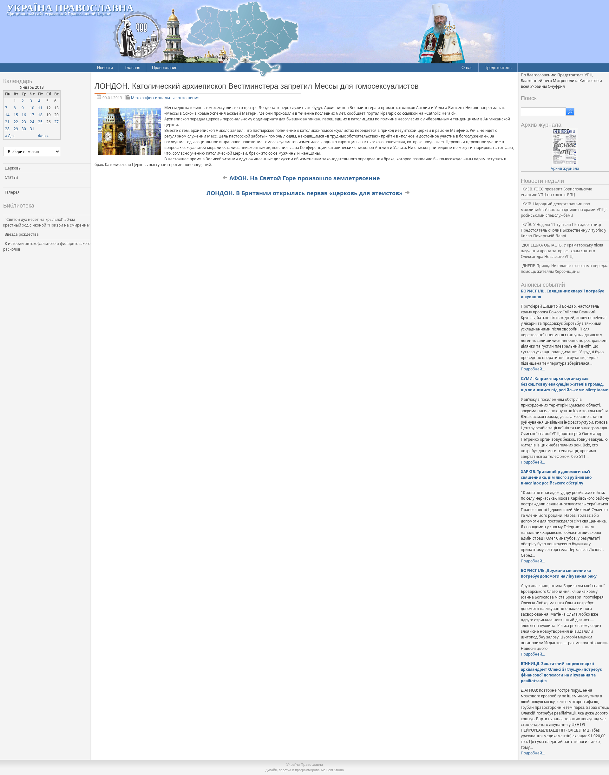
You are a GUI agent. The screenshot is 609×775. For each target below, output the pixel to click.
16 (24, 115)
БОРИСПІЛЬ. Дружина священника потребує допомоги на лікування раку (559, 573)
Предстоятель (498, 67)
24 (32, 122)
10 (32, 108)
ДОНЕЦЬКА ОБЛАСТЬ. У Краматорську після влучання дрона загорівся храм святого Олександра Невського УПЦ (562, 250)
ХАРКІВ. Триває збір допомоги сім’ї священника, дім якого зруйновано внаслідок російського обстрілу (556, 477)
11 (40, 108)
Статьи (11, 177)
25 (40, 122)
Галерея (12, 192)
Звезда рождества (22, 234)
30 (24, 128)
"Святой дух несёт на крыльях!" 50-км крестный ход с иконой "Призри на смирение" (46, 222)
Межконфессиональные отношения (165, 97)
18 (40, 115)
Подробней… (533, 369)
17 (32, 115)
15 (16, 115)
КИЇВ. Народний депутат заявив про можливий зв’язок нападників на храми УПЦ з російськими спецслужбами (564, 209)
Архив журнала (565, 168)
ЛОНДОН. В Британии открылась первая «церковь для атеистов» (304, 193)
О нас (467, 67)
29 (16, 128)
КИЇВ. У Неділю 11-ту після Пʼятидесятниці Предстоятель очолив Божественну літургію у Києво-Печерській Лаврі (563, 230)
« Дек (10, 135)
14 (7, 115)
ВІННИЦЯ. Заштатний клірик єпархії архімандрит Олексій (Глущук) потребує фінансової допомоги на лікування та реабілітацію (561, 672)
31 (32, 128)
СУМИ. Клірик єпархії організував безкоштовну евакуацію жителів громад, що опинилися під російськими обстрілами (565, 384)
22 (16, 122)
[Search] (570, 112)
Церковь (13, 168)
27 (56, 122)
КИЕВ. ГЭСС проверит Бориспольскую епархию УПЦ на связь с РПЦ (556, 191)
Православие (164, 67)
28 (7, 128)
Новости (105, 67)
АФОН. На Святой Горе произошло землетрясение (304, 178)
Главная (132, 67)
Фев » (43, 135)
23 (24, 122)
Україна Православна (70, 7)
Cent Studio (335, 770)
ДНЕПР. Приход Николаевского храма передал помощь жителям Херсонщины (564, 268)
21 (7, 122)
